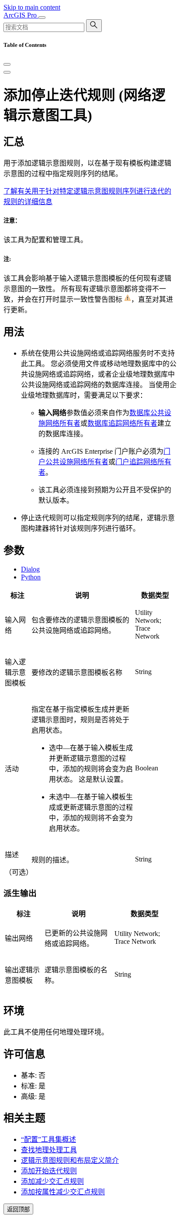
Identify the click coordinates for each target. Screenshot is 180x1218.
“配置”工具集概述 (48, 1139)
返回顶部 (18, 1209)
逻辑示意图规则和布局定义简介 (70, 1160)
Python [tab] (31, 577)
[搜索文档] (94, 25)
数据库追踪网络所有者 (122, 423)
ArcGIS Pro (20, 15)
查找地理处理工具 (49, 1150)
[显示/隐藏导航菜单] (41, 17)
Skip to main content (31, 7)
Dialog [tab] (30, 569)
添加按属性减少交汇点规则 (63, 1192)
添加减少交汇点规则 (52, 1181)
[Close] (6, 64)
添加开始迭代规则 (49, 1171)
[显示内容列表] (6, 72)
